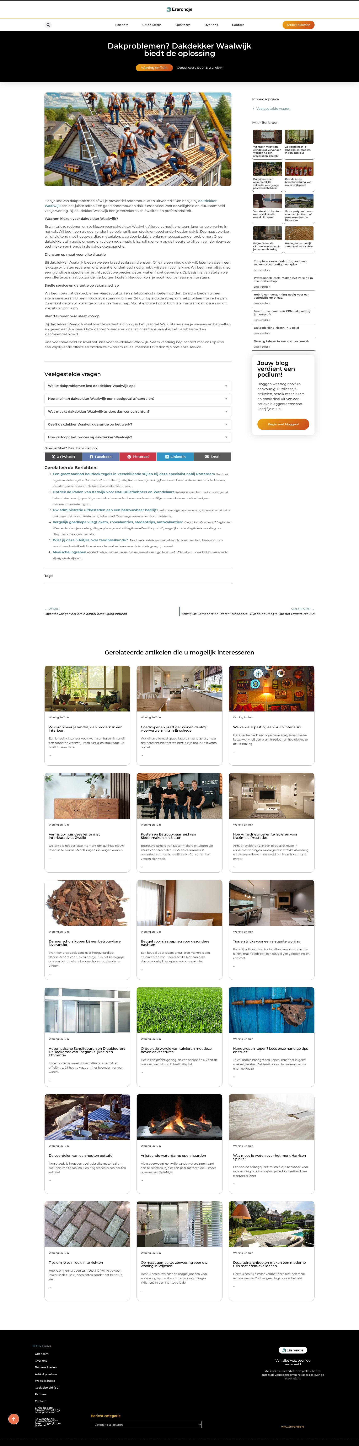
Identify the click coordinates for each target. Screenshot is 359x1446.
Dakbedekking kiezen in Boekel (276, 327)
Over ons (211, 25)
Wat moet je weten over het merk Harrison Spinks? (269, 1157)
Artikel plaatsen (46, 1374)
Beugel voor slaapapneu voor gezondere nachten (175, 943)
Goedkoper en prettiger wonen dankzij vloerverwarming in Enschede (174, 728)
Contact (238, 25)
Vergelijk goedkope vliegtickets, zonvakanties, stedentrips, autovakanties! (118, 522)
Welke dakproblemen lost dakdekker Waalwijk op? (138, 386)
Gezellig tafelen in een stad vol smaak (281, 341)
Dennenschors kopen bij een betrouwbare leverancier (85, 943)
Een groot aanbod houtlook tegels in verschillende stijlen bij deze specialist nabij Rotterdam (134, 474)
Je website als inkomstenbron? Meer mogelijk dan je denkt (48, 1422)
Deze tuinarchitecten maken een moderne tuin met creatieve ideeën (269, 1264)
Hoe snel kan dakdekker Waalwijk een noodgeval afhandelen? (138, 399)
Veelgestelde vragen (273, 109)
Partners (121, 25)
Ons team (183, 25)
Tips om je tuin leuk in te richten (76, 1263)
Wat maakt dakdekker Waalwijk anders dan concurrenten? (138, 411)
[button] (48, 25)
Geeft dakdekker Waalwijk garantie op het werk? (138, 424)
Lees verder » (262, 270)
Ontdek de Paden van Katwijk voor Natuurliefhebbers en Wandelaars (114, 492)
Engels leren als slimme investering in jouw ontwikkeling (266, 246)
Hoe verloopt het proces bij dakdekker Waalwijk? (138, 437)
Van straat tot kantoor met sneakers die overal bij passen (267, 214)
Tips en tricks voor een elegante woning (266, 941)
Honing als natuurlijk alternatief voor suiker (299, 245)
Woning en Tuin (154, 68)
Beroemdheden (46, 1367)
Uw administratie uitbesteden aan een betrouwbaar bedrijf (104, 510)
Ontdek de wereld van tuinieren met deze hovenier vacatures (176, 1050)
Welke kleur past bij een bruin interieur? (267, 727)
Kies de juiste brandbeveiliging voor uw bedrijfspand (298, 182)
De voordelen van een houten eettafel (81, 1156)
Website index (45, 1380)
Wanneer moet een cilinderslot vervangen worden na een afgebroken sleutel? (267, 151)
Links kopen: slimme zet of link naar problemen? (47, 1410)
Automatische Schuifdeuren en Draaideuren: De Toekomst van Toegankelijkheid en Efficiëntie (87, 1052)
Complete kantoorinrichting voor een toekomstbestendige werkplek (280, 263)
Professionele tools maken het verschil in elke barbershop (283, 279)
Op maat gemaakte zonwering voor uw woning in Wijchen (174, 1264)
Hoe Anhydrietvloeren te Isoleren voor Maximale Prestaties (265, 836)
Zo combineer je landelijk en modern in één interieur (298, 149)
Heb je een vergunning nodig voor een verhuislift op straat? (281, 296)
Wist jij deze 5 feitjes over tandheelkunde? (90, 540)
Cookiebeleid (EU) (47, 1387)
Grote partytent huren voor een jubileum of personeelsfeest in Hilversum (299, 216)
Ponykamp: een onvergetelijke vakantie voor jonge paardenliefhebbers (266, 184)
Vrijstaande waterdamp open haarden (173, 1156)
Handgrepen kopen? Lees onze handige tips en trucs (270, 1050)
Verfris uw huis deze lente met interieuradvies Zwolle (74, 836)
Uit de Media (151, 25)
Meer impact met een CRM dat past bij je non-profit (282, 312)
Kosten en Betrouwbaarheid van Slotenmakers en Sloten (168, 836)
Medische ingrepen (69, 552)
